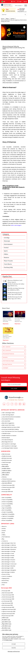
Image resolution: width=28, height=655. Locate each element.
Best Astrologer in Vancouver (9, 564)
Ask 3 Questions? (7, 350)
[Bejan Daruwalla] (6, 5)
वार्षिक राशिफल (5, 475)
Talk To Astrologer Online (8, 412)
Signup (25, 1)
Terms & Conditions (7, 576)
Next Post (6, 308)
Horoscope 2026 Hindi (7, 491)
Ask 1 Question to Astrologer (9, 444)
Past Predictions (6, 537)
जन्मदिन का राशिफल (6, 470)
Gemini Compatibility (7, 501)
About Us (4, 526)
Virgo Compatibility (7, 508)
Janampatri (5, 367)
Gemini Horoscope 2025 (8, 597)
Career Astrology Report (8, 415)
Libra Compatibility (6, 510)
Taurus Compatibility (7, 499)
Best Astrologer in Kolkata (8, 572)
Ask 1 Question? (6, 346)
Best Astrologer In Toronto (8, 562)
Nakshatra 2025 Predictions (9, 481)
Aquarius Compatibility (7, 518)
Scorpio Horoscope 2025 (8, 607)
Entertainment (8, 244)
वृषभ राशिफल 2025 (6, 622)
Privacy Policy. (8, 640)
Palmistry (4, 477)
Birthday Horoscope (7, 458)
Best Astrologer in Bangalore (9, 570)
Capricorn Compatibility (8, 516)
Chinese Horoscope (7, 479)
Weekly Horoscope (6, 456)
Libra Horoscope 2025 (7, 605)
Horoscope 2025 (6, 590)
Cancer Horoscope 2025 (8, 599)
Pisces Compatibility (7, 520)
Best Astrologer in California (9, 545)
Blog (3, 539)
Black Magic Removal (7, 442)
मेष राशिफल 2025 (6, 620)
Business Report (6, 437)
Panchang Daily (8, 267)
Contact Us (5, 541)
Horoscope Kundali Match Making (10, 429)
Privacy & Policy (6, 574)
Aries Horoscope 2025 (7, 593)
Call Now (14, 388)
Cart (14, 1)
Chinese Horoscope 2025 (8, 485)
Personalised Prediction (8, 353)
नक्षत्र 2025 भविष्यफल (7, 483)
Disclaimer (4, 582)
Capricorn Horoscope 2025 (8, 611)
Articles (4, 528)
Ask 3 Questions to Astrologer (9, 446)
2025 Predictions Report (8, 360)
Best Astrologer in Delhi (7, 568)
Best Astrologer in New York (9, 543)
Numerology (5, 464)
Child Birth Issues (6, 433)
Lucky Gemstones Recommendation (11, 417)
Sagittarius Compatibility (8, 514)
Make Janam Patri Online (8, 425)
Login (20, 1)
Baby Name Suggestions (8, 423)
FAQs (3, 584)
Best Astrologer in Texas (8, 553)
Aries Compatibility (6, 497)
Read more (5, 323)
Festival (12, 18)
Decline (14, 648)
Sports (6, 251)
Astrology (6, 237)
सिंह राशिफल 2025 (6, 628)
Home (2, 18)
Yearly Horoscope (6, 462)
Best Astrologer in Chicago (8, 551)
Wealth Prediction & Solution (9, 435)
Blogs (7, 18)
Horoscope (7, 241)
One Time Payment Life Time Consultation (13, 431)
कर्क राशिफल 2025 (6, 626)
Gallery (3, 535)
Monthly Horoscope (7, 460)
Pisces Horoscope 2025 (7, 615)
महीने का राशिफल (6, 473)
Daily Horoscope (6, 454)
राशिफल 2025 (5, 617)
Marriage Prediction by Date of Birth (11, 427)
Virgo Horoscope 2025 (7, 603)
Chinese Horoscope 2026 (8, 487)
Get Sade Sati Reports (7, 439)
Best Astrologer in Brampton (9, 549)
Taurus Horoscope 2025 (8, 595)
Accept (14, 644)
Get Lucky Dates (6, 421)
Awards (4, 530)
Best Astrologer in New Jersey (9, 547)
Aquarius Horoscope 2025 (8, 613)
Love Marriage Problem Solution (10, 448)
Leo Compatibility (6, 506)
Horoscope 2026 (6, 489)
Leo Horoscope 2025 (7, 601)
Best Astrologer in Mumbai (8, 566)
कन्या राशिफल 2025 (6, 630)
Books (3, 532)
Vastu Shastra (8, 264)
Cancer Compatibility (7, 504)
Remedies (5, 357)
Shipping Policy (5, 578)
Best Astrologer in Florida (8, 555)
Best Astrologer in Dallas (8, 557)
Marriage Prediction (7, 364)
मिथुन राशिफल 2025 (6, 624)
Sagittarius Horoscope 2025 (9, 609)
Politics (6, 254)
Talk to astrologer (14, 384)
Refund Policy (5, 580)
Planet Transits (8, 261)
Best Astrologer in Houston (8, 559)
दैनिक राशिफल (5, 466)
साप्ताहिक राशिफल (6, 468)
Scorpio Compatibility (7, 512)
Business (6, 257)
